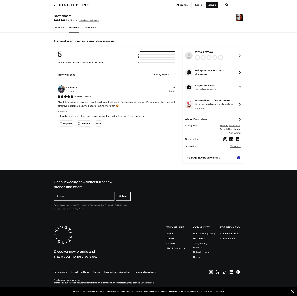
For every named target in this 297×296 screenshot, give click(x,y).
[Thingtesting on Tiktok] (224, 272)
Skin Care (234, 125)
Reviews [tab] (74, 27)
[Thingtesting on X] (218, 272)
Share (98, 123)
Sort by (161, 74)
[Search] (227, 5)
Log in (198, 5)
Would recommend (82, 96)
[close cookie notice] (292, 291)
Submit (123, 196)
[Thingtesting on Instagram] (211, 272)
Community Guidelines (114, 205)
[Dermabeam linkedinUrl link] (231, 139)
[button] (67, 89)
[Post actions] (173, 87)
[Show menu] (237, 5)
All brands (182, 5)
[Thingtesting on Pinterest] (238, 272)
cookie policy (218, 291)
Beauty (224, 125)
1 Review (73, 20)
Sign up (212, 5)
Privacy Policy (77, 209)
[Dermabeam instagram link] (225, 139)
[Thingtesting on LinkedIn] (231, 272)
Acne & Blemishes (230, 129)
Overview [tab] (59, 27)
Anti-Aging (235, 133)
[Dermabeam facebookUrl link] (237, 139)
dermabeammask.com (88, 20)
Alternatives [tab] (90, 27)
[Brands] (72, 5)
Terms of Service (97, 205)
